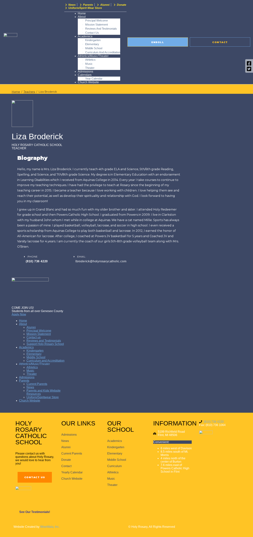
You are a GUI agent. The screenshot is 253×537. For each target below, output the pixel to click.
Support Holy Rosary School (45, 344)
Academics (85, 36)
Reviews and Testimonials (101, 28)
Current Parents (36, 384)
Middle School (93, 48)
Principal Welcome (96, 20)
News (30, 387)
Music (89, 63)
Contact (66, 466)
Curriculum (114, 466)
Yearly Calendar (72, 472)
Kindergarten (93, 40)
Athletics (90, 59)
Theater (31, 374)
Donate (66, 459)
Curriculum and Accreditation (45, 360)
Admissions (26, 377)
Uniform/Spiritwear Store (42, 397)
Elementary (92, 44)
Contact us (33, 337)
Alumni (31, 327)
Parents (24, 380)
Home (23, 320)
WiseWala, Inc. (50, 526)
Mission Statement (96, 24)
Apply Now (19, 314)
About (23, 324)
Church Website (88, 82)
